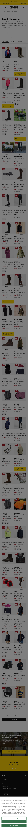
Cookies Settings (14, 818)
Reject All (14, 822)
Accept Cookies (14, 825)
